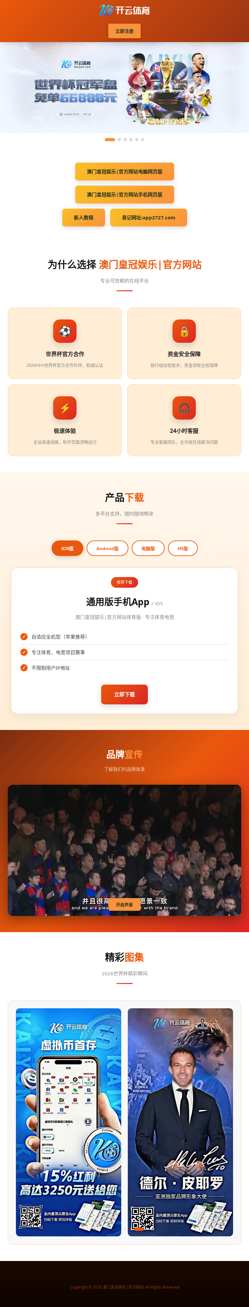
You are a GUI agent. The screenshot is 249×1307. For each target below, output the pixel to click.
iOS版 (67, 548)
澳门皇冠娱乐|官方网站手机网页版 (124, 194)
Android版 (107, 548)
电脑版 (148, 548)
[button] (83, 1229)
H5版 (183, 548)
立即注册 (124, 31)
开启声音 (124, 904)
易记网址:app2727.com (148, 217)
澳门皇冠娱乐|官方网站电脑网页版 (124, 171)
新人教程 (83, 217)
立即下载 (124, 694)
